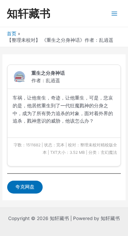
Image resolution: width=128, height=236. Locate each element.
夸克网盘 (24, 186)
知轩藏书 (29, 13)
